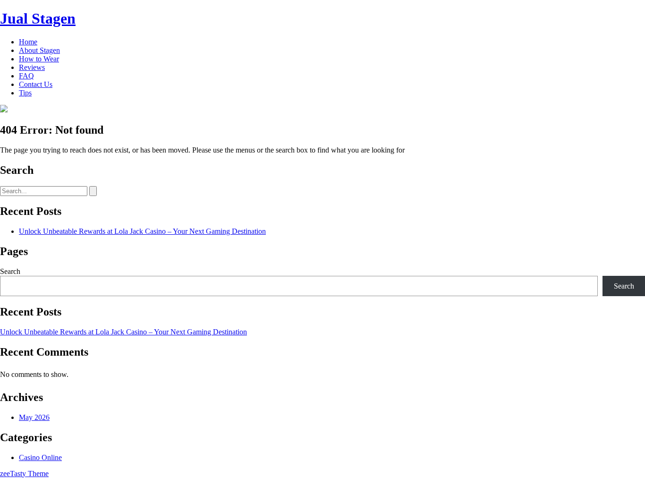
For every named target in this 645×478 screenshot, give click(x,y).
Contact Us (35, 84)
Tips (25, 93)
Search (10, 271)
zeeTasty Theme (24, 473)
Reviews (32, 67)
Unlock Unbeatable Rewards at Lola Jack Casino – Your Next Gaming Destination (142, 231)
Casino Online (40, 457)
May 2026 (34, 417)
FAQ (26, 76)
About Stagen (39, 50)
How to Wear (39, 59)
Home (28, 42)
